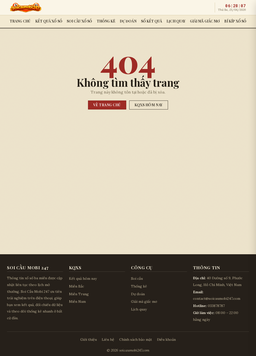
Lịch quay (176, 21)
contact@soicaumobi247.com (216, 298)
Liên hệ (108, 339)
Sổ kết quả (151, 21)
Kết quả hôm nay (83, 278)
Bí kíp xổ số (235, 21)
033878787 (216, 306)
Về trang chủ (107, 104)
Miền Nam (77, 301)
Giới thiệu (88, 339)
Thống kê (106, 21)
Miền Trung (79, 294)
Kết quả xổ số (48, 21)
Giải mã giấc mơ (205, 21)
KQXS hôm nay (148, 104)
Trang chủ (20, 21)
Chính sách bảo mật (135, 339)
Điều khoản (166, 339)
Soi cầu (137, 278)
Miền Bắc (76, 286)
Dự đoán (128, 21)
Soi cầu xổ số (79, 21)
